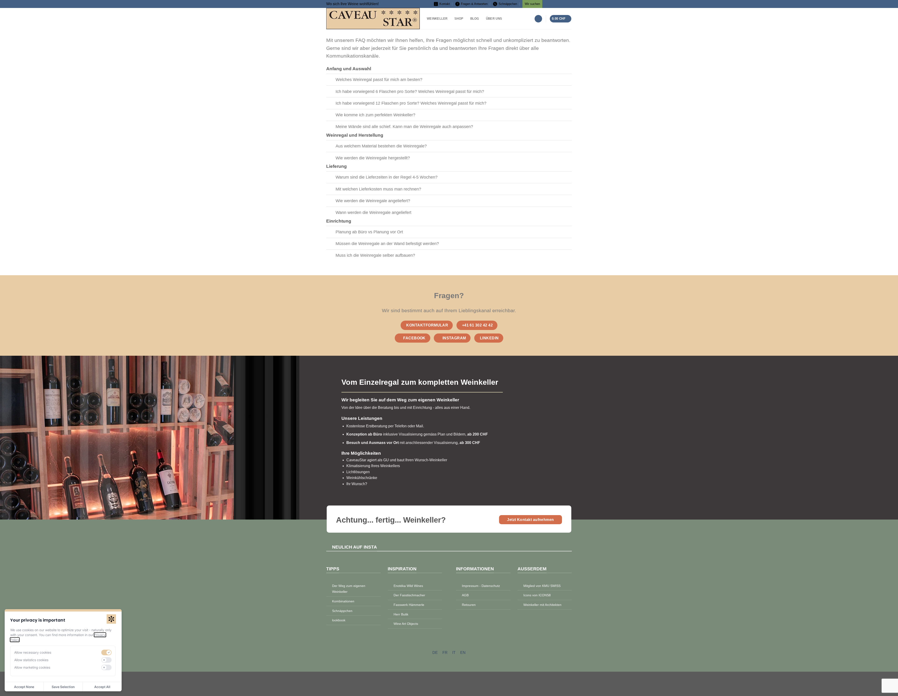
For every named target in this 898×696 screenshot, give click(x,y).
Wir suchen (532, 4)
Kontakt (444, 4)
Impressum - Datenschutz (481, 586)
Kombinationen (343, 601)
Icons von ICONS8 (537, 595)
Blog (474, 18)
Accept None (24, 687)
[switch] (106, 652)
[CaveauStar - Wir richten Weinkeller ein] (373, 18)
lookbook (338, 620)
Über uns (494, 18)
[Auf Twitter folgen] (561, 3)
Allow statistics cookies (31, 660)
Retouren (469, 605)
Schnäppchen (508, 4)
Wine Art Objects (406, 624)
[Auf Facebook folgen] (548, 3)
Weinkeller (437, 18)
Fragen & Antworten (474, 4)
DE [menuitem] (435, 652)
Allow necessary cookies (32, 652)
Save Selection (63, 687)
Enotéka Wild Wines (408, 586)
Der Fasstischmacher (409, 595)
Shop (458, 18)
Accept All (102, 687)
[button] (538, 19)
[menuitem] (435, 652)
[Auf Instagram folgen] (555, 3)
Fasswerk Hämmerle (409, 605)
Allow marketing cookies (32, 667)
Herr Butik (401, 614)
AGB (465, 595)
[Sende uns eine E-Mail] (568, 3)
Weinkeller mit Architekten (542, 605)
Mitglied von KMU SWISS (542, 586)
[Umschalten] (330, 80)
